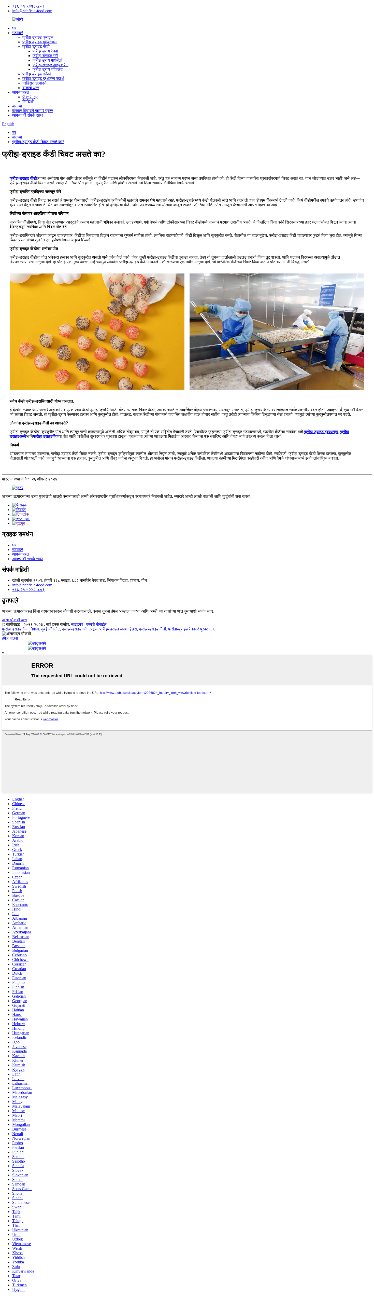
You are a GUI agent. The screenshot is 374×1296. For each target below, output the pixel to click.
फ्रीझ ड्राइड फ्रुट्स (37, 37)
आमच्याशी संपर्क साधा (27, 115)
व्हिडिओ (28, 101)
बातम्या (17, 106)
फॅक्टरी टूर (30, 97)
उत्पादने (17, 33)
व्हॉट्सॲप (39, 643)
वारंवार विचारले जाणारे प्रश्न (32, 110)
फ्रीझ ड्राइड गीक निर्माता (20, 629)
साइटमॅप (77, 624)
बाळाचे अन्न (30, 88)
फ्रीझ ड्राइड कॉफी (36, 74)
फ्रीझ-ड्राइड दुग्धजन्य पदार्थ (43, 78)
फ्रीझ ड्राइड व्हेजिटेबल (39, 42)
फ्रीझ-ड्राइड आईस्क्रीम (50, 65)
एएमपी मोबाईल (96, 624)
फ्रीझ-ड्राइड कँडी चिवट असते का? (38, 142)
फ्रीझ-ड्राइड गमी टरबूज (79, 629)
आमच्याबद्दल (20, 92)
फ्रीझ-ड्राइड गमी (45, 55)
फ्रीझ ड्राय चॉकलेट (48, 69)
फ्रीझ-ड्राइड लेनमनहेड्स (118, 629)
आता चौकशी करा (14, 620)
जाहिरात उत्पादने (34, 83)
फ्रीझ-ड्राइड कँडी (36, 46)
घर (14, 28)
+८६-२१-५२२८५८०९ (28, 6)
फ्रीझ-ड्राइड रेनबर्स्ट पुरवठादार (191, 629)
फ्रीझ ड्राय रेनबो (45, 51)
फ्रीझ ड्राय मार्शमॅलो (47, 60)
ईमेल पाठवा (10, 638)
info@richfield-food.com (32, 11)
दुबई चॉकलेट (50, 629)
